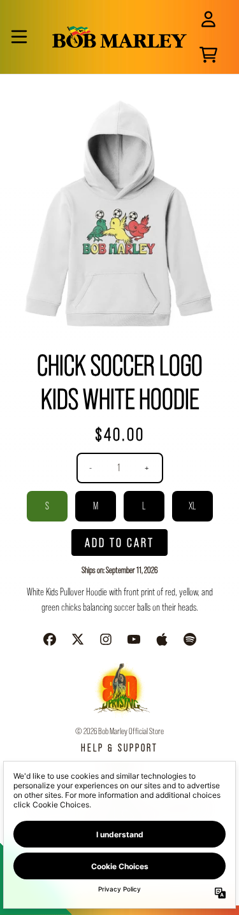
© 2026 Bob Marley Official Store (119, 731)
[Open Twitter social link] (78, 639)
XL (192, 505)
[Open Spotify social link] (190, 639)
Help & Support (119, 747)
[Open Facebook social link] (50, 639)
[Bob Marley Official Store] (119, 37)
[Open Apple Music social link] (162, 639)
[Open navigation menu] (19, 37)
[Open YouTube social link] (134, 639)
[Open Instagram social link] (106, 639)
